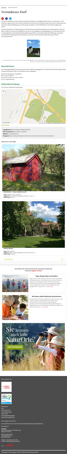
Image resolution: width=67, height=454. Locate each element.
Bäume (12, 136)
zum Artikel (50, 286)
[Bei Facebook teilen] (6, 18)
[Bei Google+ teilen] (2, 18)
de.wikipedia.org (13, 134)
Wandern (51, 136)
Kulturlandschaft (43, 136)
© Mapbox (49, 123)
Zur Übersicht (8, 259)
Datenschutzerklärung (7, 417)
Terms (63, 123)
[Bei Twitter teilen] (10, 18)
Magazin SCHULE (36, 271)
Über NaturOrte (5, 410)
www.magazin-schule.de (8, 421)
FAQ (2, 408)
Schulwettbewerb (6, 412)
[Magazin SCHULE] (7, 444)
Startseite (3, 7)
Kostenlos (34, 136)
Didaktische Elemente (24, 136)
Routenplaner (5, 125)
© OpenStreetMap (57, 123)
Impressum (4, 414)
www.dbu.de (5, 426)
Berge (16, 136)
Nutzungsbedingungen (8, 415)
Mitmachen (4, 406)
